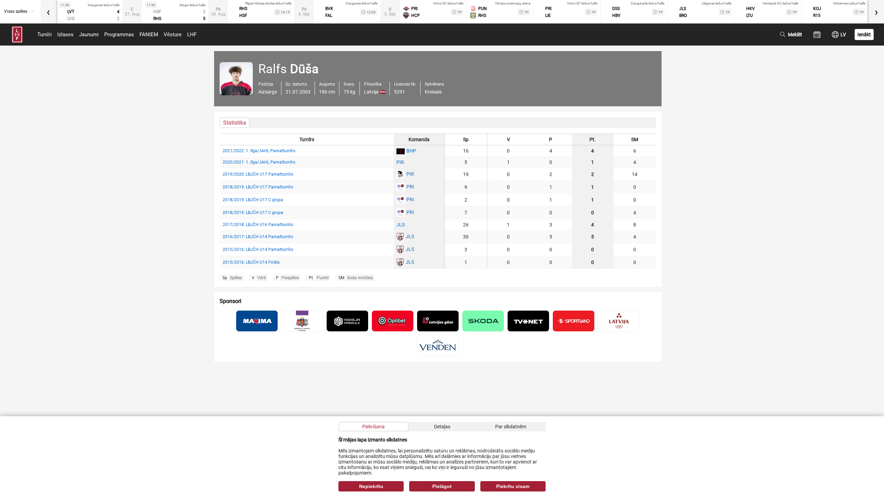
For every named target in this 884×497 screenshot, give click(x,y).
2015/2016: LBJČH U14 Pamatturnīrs (258, 249)
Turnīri (44, 34)
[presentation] (48, 11)
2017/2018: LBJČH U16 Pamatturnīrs (258, 224)
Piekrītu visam (512, 486)
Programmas (119, 34)
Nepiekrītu (371, 486)
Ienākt (864, 34)
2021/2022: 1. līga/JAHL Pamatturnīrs (259, 150)
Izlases (65, 34)
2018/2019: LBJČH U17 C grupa (253, 199)
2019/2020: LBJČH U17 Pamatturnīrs (258, 174)
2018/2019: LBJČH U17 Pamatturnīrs (258, 187)
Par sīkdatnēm (510, 426)
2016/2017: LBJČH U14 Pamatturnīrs (258, 236)
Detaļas (442, 426)
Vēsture (173, 34)
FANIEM (149, 34)
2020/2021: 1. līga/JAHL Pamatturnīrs (259, 162)
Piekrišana (373, 426)
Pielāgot (442, 486)
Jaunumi (89, 34)
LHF (191, 34)
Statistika (234, 122)
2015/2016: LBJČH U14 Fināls (251, 262)
